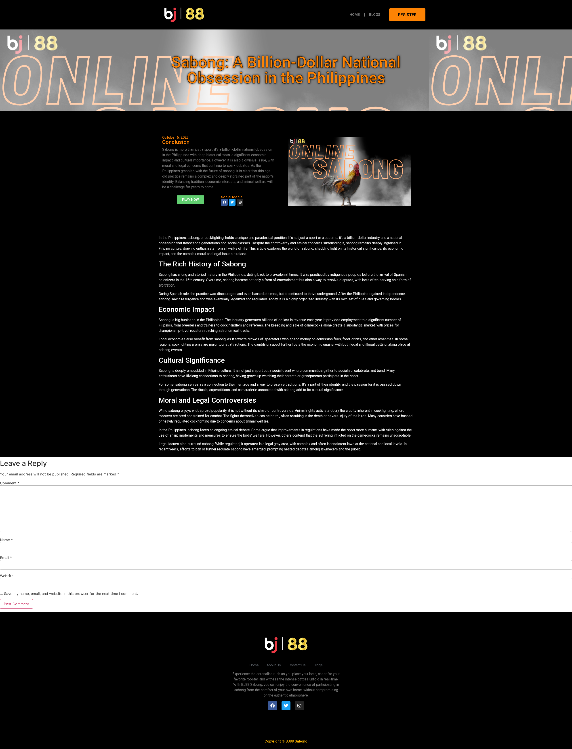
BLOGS (374, 15)
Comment (9, 483)
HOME (355, 15)
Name (6, 540)
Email (6, 557)
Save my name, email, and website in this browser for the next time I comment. (71, 593)
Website (6, 575)
